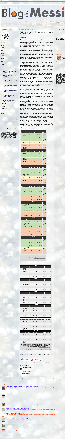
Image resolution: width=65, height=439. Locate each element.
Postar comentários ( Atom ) (27, 380)
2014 (2, 61)
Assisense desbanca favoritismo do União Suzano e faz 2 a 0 (16, 394)
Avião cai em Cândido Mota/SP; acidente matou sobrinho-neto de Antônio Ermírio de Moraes (22, 386)
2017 (2, 56)
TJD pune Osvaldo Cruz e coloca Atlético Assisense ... (9, 78)
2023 (2, 48)
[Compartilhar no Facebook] (48, 362)
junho (3, 67)
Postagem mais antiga (48, 378)
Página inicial (37, 378)
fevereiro (3, 108)
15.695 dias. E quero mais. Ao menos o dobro (9, 391)
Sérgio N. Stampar (26, 367)
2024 (2, 47)
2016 (2, 58)
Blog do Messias (11, 7)
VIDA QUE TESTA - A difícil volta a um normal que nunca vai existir (17, 408)
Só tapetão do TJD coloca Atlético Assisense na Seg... (9, 88)
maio (3, 103)
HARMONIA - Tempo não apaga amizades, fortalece (15, 413)
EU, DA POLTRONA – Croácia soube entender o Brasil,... (9, 72)
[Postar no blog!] (46, 362)
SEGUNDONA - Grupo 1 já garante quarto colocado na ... (9, 101)
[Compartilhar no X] (47, 362)
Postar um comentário (26, 373)
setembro (3, 64)
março (3, 106)
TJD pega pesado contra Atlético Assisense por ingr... (8, 96)
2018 (2, 55)
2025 (2, 45)
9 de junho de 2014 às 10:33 (27, 371)
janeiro (3, 109)
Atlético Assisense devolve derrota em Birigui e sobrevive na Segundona (18, 429)
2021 (2, 50)
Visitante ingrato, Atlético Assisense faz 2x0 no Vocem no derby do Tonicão (19, 418)
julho (3, 66)
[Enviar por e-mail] (45, 362)
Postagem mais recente (25, 378)
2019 (2, 53)
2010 (2, 113)
